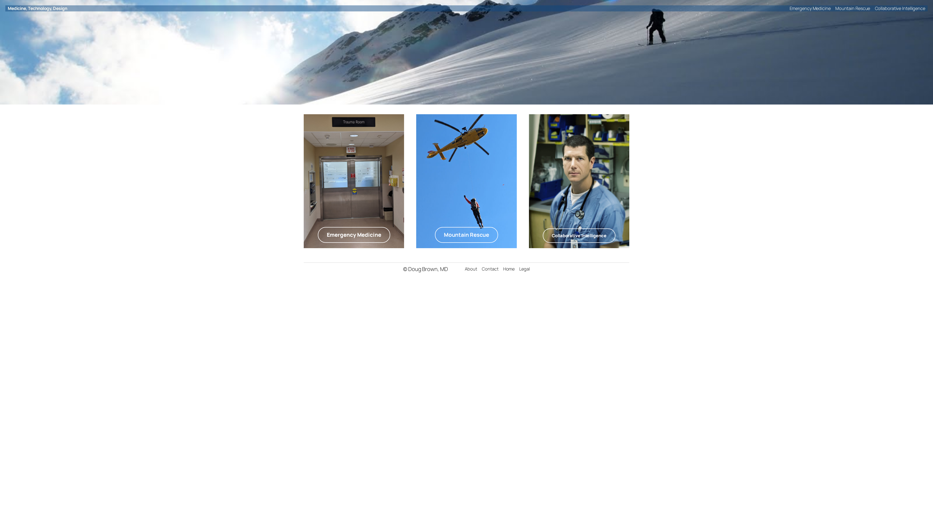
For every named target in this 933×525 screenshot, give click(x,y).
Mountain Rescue (466, 234)
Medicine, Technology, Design (37, 8)
